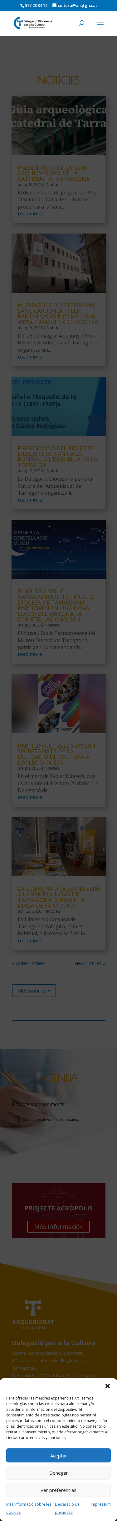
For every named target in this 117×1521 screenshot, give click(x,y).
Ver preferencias (58, 1490)
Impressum (101, 1504)
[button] (108, 1386)
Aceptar (58, 1455)
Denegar (58, 1473)
